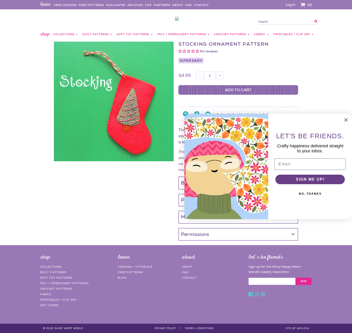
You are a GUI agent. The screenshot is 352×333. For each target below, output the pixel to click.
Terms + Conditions (199, 328)
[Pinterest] (263, 295)
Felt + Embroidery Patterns (64, 283)
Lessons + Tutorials (135, 266)
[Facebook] (251, 295)
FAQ (188, 5)
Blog (122, 277)
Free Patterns (91, 5)
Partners (162, 5)
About (177, 5)
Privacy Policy (165, 328)
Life (148, 5)
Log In (290, 5)
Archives (135, 5)
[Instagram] (257, 295)
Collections (50, 266)
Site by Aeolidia (297, 328)
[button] (189, 51)
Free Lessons (65, 5)
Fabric (45, 294)
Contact (201, 5)
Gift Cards (49, 305)
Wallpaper (115, 5)
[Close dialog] (346, 119)
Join (303, 281)
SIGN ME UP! (310, 179)
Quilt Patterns (53, 272)
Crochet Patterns (56, 288)
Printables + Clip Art (58, 299)
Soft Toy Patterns (56, 277)
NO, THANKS (310, 193)
